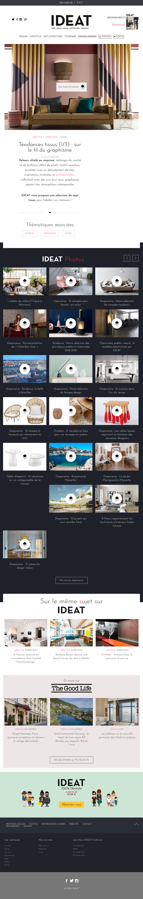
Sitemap (28, 826)
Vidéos (119, 37)
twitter (13, 19)
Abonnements (44, 846)
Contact (87, 824)
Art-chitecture (53, 37)
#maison (29, 234)
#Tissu (68, 234)
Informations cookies (53, 824)
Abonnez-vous (71, 804)
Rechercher (25, 19)
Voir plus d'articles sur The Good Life (71, 760)
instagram (21, 19)
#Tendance (50, 234)
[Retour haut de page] (136, 824)
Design (23, 37)
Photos (6, 865)
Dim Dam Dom (79, 855)
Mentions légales (16, 824)
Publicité (74, 824)
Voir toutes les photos (69, 87)
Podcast (106, 37)
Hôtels (32, 729)
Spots (6, 858)
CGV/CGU (33, 824)
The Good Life (66, 2)
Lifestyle (35, 37)
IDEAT (79, 3)
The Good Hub (78, 852)
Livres (41, 852)
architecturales (65, 174)
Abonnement (13, 826)
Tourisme (70, 37)
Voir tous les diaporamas (71, 580)
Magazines (43, 849)
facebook (17, 19)
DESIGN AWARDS (87, 37)
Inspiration (52, 137)
